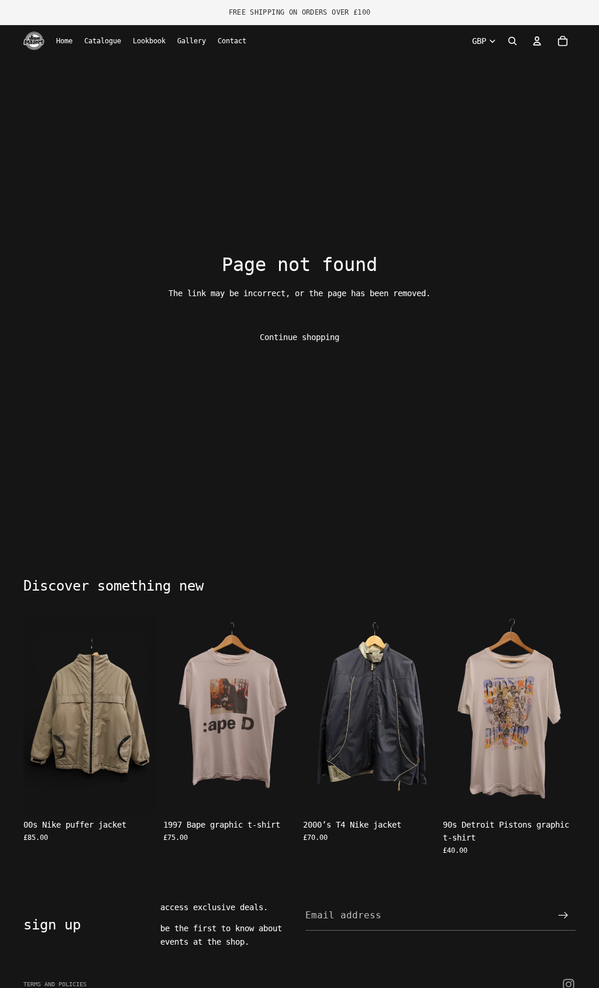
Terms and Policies (55, 984)
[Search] (512, 41)
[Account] (537, 41)
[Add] (138, 795)
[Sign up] (563, 915)
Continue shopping (299, 337)
